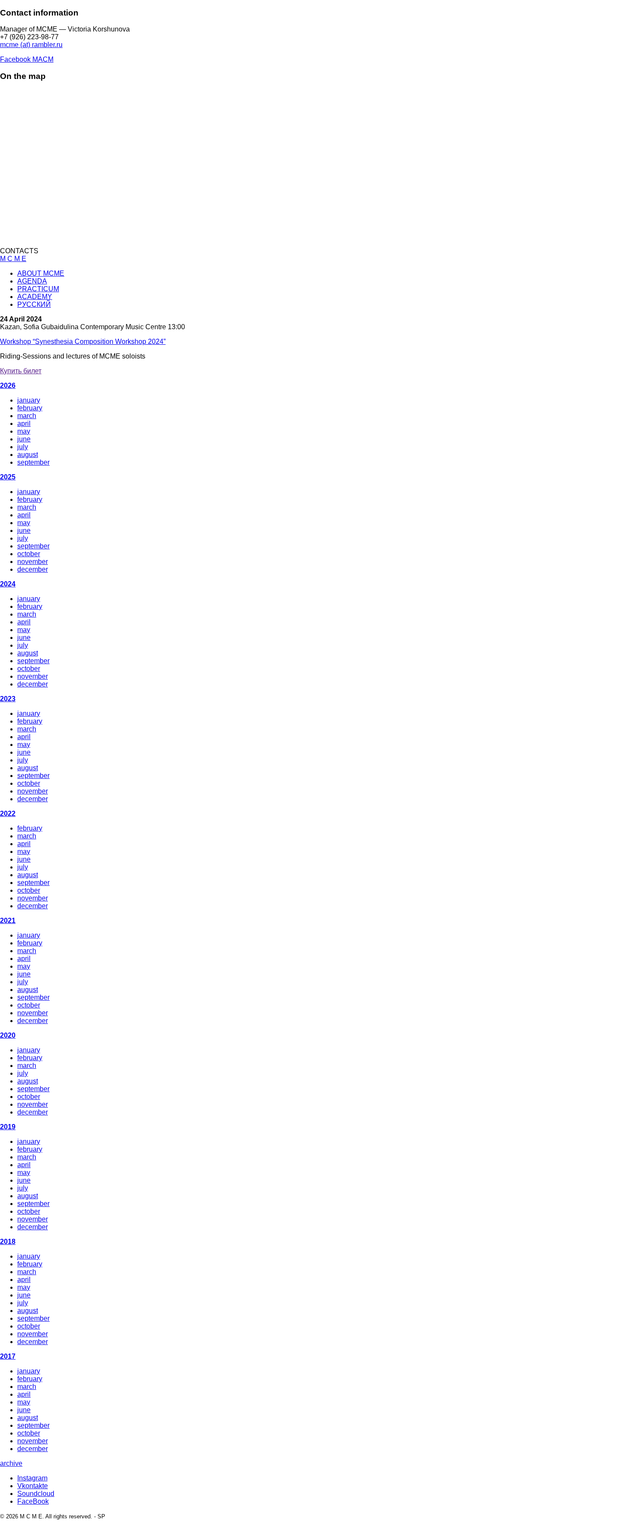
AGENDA (32, 281)
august (27, 454)
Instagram (32, 1478)
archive (11, 1463)
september (33, 462)
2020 (8, 1035)
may (23, 431)
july (22, 446)
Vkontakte (32, 1485)
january (28, 400)
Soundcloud (35, 1493)
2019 (8, 1126)
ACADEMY (34, 296)
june (24, 439)
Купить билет (20, 371)
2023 (8, 698)
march (26, 415)
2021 (8, 920)
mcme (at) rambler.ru (31, 44)
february (29, 408)
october (28, 553)
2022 (8, 813)
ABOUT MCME (40, 273)
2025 (8, 477)
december (32, 569)
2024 (8, 584)
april (24, 423)
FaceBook (33, 1501)
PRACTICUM (38, 289)
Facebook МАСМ (26, 59)
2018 (8, 1241)
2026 (8, 385)
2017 (8, 1356)
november (32, 561)
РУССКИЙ (34, 304)
